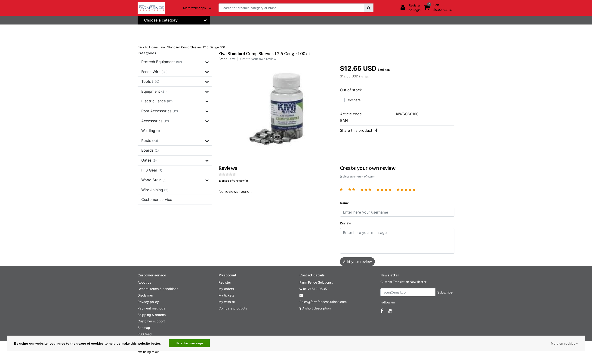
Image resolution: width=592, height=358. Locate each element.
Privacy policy (148, 302)
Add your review (357, 261)
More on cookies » (564, 343)
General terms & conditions (158, 289)
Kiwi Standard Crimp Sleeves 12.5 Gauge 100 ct (194, 47)
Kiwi (232, 59)
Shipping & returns (152, 315)
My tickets (226, 295)
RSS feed (145, 334)
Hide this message (189, 343)
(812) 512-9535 (314, 289)
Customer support (151, 321)
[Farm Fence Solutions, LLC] (151, 8)
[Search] (368, 8)
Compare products (233, 308)
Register (225, 282)
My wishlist (227, 302)
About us (144, 282)
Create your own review (258, 59)
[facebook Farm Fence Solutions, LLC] (381, 311)
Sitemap (144, 328)
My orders (226, 289)
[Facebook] (376, 130)
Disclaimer (145, 295)
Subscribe (445, 292)
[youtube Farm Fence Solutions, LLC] (390, 311)
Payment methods (151, 308)
